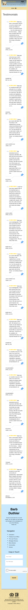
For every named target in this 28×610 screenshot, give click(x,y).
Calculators (11, 534)
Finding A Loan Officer (14, 536)
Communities (12, 545)
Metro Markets (12, 543)
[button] (12, 8)
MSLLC (18, 603)
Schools (11, 547)
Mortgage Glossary (13, 540)
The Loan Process (13, 538)
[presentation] (16, 570)
